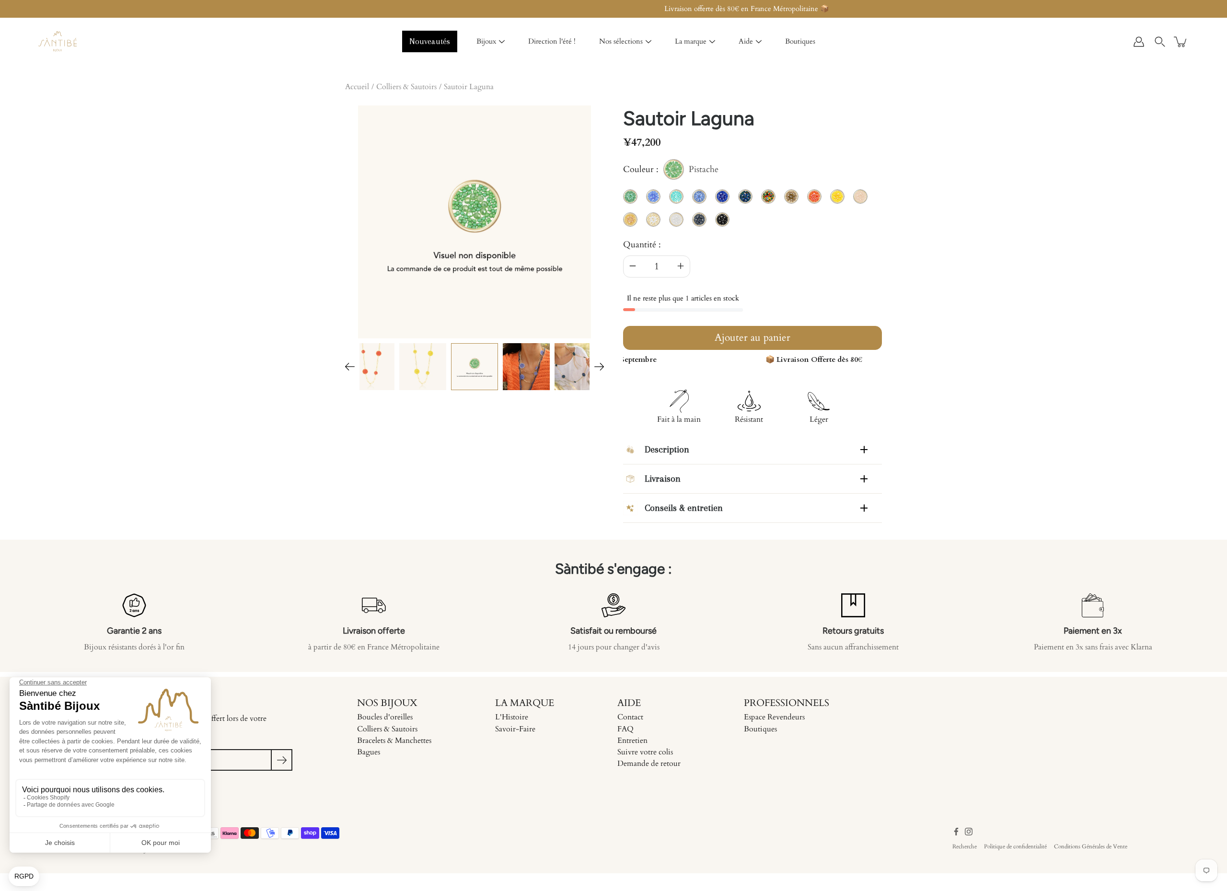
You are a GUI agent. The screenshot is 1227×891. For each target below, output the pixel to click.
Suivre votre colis (645, 752)
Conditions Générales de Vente (1090, 846)
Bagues (368, 752)
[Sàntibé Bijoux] (57, 42)
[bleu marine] (578, 366)
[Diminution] (632, 266)
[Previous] (350, 366)
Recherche (964, 846)
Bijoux (486, 41)
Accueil (357, 86)
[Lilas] (526, 366)
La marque (690, 41)
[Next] (599, 366)
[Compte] (1138, 41)
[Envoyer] (281, 760)
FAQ (625, 729)
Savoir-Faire (515, 729)
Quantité (639, 245)
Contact (630, 717)
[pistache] (474, 366)
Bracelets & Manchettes (394, 740)
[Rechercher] (1160, 41)
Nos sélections (621, 41)
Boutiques (800, 41)
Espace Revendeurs (774, 717)
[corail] (370, 366)
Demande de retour (649, 763)
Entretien (632, 740)
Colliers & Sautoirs (406, 86)
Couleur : (670, 171)
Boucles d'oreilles (385, 717)
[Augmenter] (680, 266)
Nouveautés (429, 41)
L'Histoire (511, 717)
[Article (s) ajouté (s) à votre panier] (1181, 41)
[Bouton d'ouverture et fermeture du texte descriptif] (864, 449)
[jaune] (422, 366)
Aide (746, 41)
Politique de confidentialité (1015, 846)
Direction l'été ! (552, 41)
